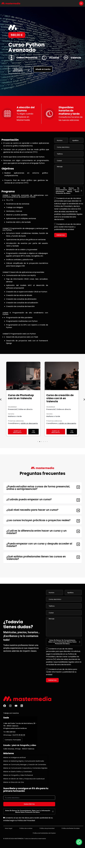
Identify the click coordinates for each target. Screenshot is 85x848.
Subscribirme (29, 804)
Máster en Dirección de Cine (13, 782)
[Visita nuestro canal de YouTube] (16, 705)
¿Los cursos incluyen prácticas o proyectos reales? (38, 520)
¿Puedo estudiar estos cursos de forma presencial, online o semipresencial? (38, 488)
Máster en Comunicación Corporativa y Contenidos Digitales (25, 768)
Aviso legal (8, 828)
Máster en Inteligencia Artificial (14, 757)
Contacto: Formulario (13, 740)
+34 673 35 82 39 (18, 735)
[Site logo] (11, 3)
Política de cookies (25, 828)
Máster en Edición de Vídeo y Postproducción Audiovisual (23, 779)
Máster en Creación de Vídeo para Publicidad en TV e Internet (60, 398)
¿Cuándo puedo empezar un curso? (29, 499)
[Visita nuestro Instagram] (10, 705)
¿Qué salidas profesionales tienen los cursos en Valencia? (36, 558)
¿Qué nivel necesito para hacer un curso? (32, 510)
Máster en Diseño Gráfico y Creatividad (17, 772)
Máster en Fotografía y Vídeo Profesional (18, 775)
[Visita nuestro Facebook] (4, 705)
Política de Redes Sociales (71, 828)
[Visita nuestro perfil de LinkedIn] (21, 705)
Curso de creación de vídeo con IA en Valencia (21, 398)
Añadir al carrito (42, 69)
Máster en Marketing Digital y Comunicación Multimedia (23, 761)
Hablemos (60, 235)
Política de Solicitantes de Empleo (44, 833)
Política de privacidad (47, 828)
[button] (39, 441)
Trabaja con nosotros (11, 713)
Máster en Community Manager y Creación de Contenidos (24, 765)
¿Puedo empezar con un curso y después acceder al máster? (39, 545)
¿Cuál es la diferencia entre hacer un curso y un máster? (36, 532)
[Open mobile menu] (81, 3)
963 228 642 (10, 732)
